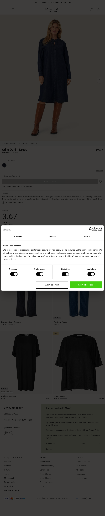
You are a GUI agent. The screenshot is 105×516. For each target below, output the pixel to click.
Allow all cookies (85, 285)
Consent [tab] (18, 237)
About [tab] (87, 237)
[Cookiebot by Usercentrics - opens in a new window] (91, 229)
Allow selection (52, 285)
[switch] (39, 274)
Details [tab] (52, 237)
